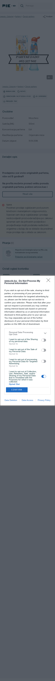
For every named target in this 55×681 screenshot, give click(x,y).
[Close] (49, 281)
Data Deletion (11, 400)
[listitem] (27, 333)
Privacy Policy (44, 400)
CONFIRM (16, 390)
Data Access (27, 400)
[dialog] (27, 340)
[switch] (43, 340)
